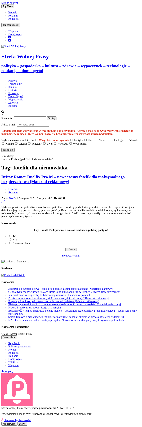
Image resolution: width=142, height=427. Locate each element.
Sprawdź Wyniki (71, 255)
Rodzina (12, 105)
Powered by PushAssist (18, 420)
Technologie (15, 83)
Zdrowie (13, 102)
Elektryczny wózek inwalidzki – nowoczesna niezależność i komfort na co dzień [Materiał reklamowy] (64, 304)
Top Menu (8, 6)
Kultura (12, 87)
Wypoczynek (15, 99)
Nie (15, 239)
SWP (12, 198)
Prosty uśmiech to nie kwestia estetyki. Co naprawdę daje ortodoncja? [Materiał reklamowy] (58, 298)
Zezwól (22, 423)
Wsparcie (13, 31)
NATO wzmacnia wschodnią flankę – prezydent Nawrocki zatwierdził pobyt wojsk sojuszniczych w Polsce (67, 320)
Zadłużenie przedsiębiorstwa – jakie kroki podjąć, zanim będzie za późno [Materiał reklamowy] (60, 288)
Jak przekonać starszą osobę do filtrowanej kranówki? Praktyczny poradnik (49, 295)
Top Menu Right (11, 25)
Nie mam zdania (21, 243)
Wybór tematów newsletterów (17, 140)
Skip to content (9, 2)
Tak (15, 236)
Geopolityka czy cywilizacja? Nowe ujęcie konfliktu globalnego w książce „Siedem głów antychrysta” (64, 291)
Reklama (13, 15)
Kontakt (12, 12)
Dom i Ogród (15, 96)
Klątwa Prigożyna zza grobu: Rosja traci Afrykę (34, 307)
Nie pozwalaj (9, 423)
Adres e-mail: (9, 124)
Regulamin (14, 343)
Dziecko (12, 189)
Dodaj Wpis (14, 34)
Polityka (12, 80)
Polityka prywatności (19, 346)
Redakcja (13, 18)
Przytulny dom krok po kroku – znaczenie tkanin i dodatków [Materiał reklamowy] (53, 301)
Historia (12, 90)
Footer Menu (9, 337)
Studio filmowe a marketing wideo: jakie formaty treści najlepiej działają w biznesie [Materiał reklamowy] (66, 316)
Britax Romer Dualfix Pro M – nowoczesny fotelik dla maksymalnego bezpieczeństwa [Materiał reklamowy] (63, 179)
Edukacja (13, 93)
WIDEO (13, 362)
